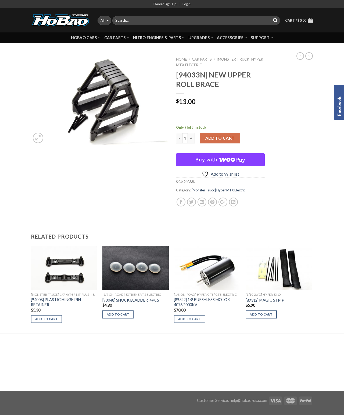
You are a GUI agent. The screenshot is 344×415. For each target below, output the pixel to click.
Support (260, 37)
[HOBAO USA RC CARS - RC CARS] (60, 20)
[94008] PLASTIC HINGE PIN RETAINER (56, 302)
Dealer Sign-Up (164, 4)
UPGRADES (199, 37)
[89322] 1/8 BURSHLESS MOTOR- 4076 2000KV (202, 302)
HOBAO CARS (84, 37)
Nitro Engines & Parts (157, 37)
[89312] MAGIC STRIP (265, 300)
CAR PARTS (115, 37)
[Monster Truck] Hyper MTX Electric (218, 190)
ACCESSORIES (230, 37)
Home (181, 59)
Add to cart (220, 138)
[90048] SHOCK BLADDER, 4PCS (130, 300)
